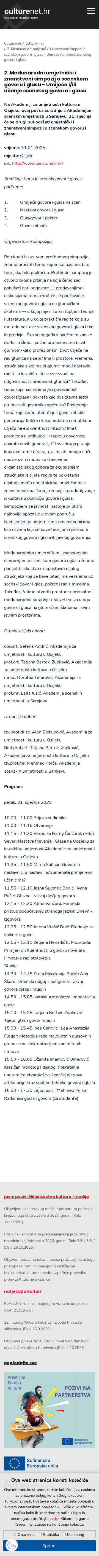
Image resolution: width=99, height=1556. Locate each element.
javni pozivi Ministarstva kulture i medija (46, 1196)
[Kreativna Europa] (49, 1463)
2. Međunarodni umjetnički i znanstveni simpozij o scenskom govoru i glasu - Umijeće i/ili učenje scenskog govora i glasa (46, 81)
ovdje (54, 1518)
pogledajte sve (20, 1363)
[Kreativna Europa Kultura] (49, 1410)
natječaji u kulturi (22, 1291)
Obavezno (26, 1534)
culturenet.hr (27, 13)
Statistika (51, 1534)
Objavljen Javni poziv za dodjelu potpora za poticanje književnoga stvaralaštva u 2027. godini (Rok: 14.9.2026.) (48, 1215)
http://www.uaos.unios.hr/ (37, 163)
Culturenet (12, 43)
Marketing (75, 1534)
